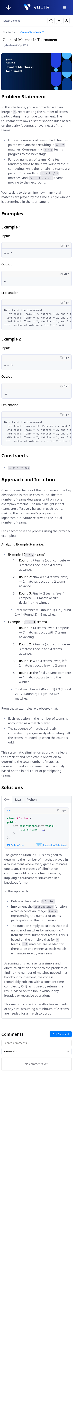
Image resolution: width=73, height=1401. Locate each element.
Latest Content (11, 20)
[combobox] (36, 1051)
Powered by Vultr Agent (55, 845)
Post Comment (60, 1034)
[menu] (64, 7)
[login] (8, 7)
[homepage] (36, 7)
